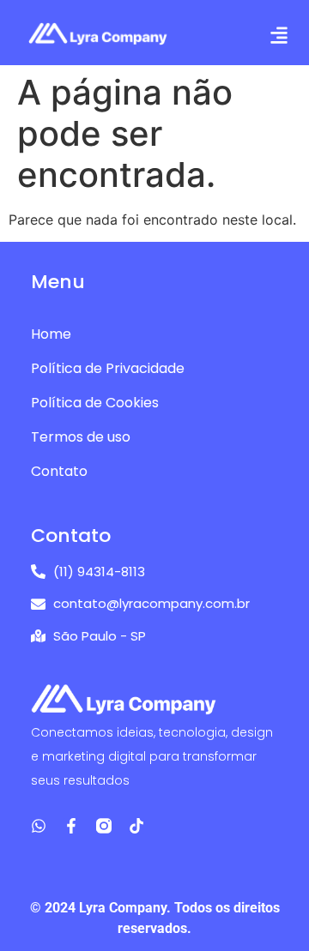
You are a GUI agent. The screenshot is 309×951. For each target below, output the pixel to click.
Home (51, 334)
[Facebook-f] (71, 826)
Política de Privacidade (108, 368)
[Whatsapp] (38, 826)
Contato (59, 471)
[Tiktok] (136, 826)
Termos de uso (80, 437)
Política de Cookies (95, 402)
